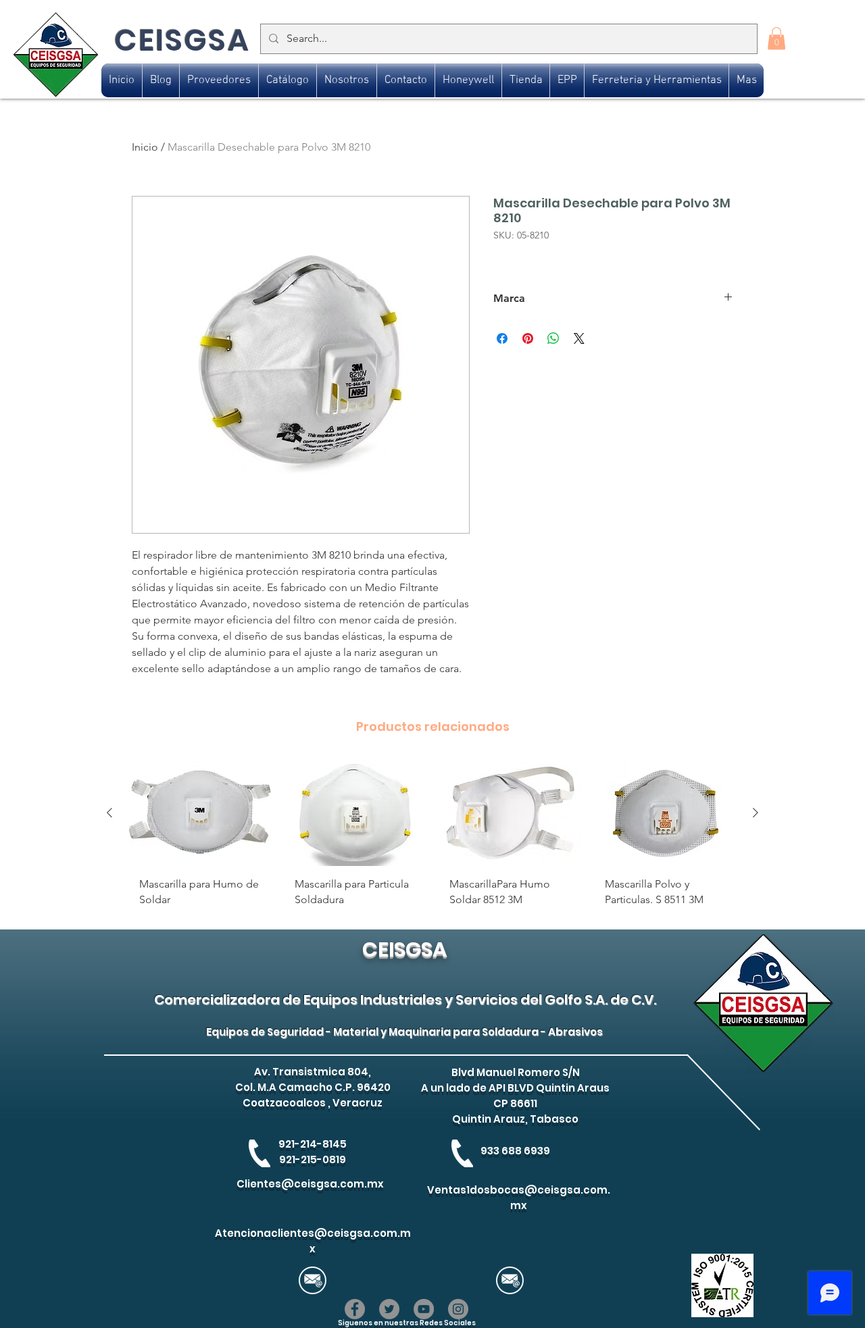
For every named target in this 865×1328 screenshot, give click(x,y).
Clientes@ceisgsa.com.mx (310, 1184)
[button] (776, 38)
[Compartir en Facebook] (502, 338)
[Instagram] (458, 1309)
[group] (432, 838)
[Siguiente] (755, 813)
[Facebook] (355, 1309)
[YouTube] (424, 1309)
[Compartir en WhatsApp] (553, 338)
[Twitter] (389, 1309)
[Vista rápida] (200, 813)
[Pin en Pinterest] (528, 338)
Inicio (145, 147)
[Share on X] (579, 338)
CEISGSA (182, 40)
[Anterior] (109, 813)
